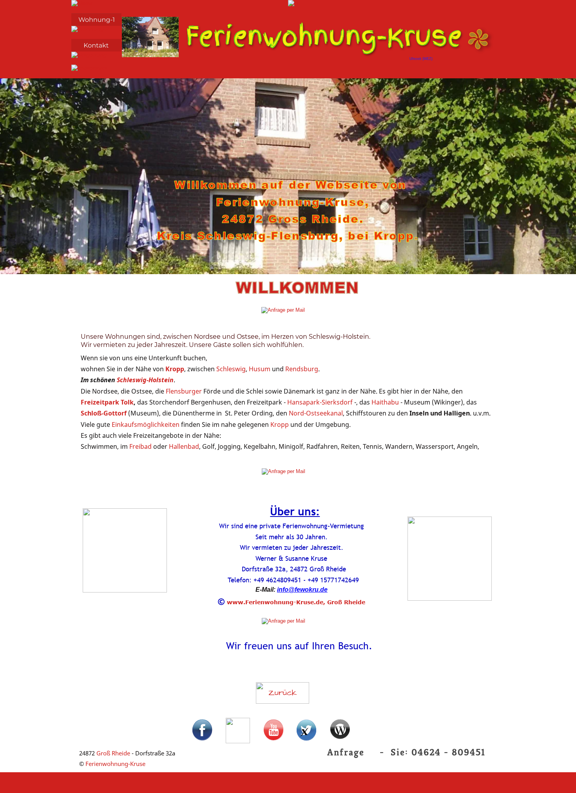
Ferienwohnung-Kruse (115, 764)
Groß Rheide (113, 753)
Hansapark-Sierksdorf (320, 402)
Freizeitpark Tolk (107, 402)
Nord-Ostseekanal (316, 413)
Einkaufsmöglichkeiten (146, 424)
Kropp (174, 369)
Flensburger (184, 391)
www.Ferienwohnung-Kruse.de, (276, 602)
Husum (260, 369)
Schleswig (231, 369)
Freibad (141, 446)
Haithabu (385, 402)
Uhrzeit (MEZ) (421, 59)
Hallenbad (184, 446)
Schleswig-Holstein (145, 380)
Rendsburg (301, 369)
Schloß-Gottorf (104, 413)
